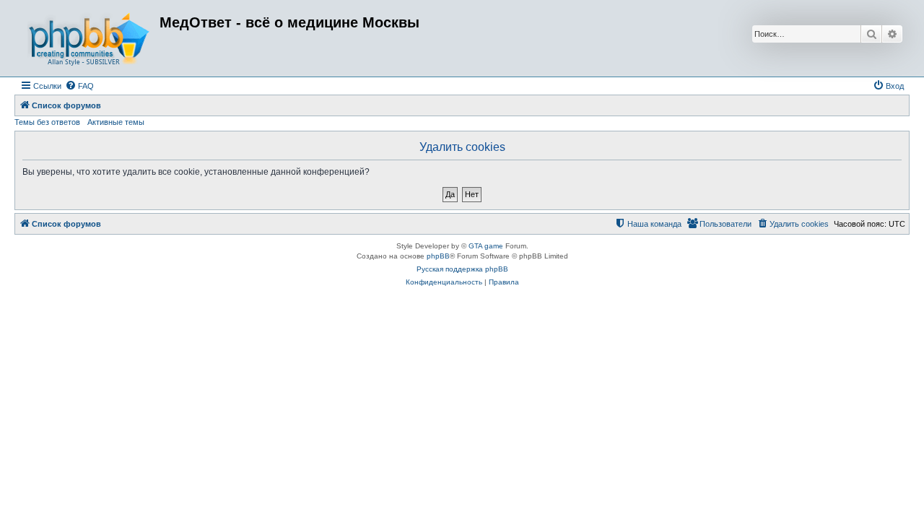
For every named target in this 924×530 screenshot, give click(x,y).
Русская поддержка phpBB (462, 269)
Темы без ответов (47, 122)
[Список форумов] (89, 38)
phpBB (438, 256)
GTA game (485, 246)
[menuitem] (79, 86)
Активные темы (115, 122)
